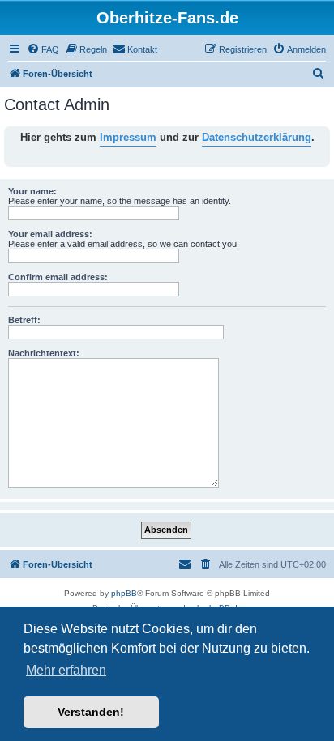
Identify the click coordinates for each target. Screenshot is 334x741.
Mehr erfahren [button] (66, 670)
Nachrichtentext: (43, 353)
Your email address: (50, 234)
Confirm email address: (58, 277)
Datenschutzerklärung (256, 137)
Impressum (128, 137)
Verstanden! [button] (91, 711)
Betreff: (24, 320)
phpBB (124, 593)
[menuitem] (43, 49)
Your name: (32, 191)
